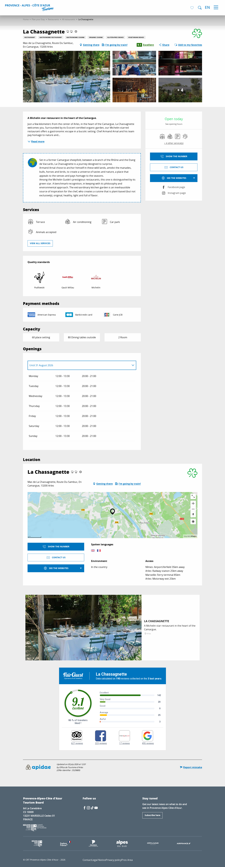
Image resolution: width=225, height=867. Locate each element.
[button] (200, 8)
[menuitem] (30, 8)
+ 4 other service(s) (173, 143)
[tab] (79, 365)
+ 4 (180, 90)
